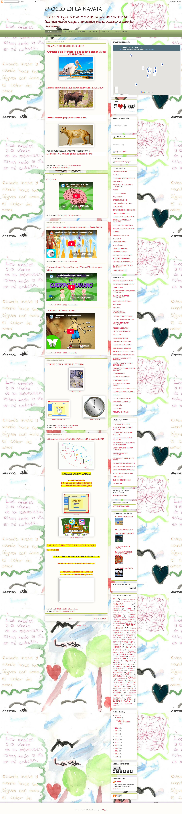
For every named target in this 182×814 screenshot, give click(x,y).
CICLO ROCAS (118, 476)
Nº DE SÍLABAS (118, 245)
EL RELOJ (56, 427)
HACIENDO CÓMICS (120, 252)
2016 (117, 736)
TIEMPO (115, 703)
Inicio (70, 618)
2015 (117, 739)
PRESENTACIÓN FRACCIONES (123, 351)
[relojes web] (118, 149)
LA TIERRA (131, 652)
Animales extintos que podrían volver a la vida (66, 118)
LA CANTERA (117, 483)
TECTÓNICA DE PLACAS (121, 424)
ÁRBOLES (116, 609)
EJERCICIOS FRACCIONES (122, 345)
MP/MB (132, 670)
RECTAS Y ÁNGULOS (119, 688)
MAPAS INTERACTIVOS (121, 506)
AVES (124, 610)
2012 (117, 748)
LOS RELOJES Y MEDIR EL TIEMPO (65, 364)
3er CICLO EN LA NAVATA (124, 529)
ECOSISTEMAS (118, 632)
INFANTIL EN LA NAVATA (124, 568)
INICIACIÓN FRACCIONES (122, 348)
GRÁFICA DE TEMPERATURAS (123, 319)
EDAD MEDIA (130, 634)
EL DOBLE (116, 395)
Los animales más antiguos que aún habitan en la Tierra (69, 154)
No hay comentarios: (75, 165)
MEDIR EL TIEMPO (76, 391)
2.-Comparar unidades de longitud (76, 483)
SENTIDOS (116, 695)
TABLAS (129, 699)
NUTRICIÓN (127, 674)
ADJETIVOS (117, 238)
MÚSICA (130, 672)
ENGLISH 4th (93, 31)
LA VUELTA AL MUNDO (124, 654)
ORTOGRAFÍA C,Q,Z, (120, 200)
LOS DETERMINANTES (121, 235)
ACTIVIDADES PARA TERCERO (123, 284)
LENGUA (131, 656)
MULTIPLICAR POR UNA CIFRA (123, 392)
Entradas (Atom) (81, 625)
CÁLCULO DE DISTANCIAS (122, 331)
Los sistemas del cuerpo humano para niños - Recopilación (74, 226)
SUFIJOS (128, 697)
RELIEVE (130, 688)
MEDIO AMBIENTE (124, 667)
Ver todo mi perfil (118, 789)
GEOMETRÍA (117, 405)
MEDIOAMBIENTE (118, 668)
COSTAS (133, 623)
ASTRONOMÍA (117, 610)
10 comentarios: (73, 425)
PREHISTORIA (65, 168)
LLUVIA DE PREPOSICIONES (123, 225)
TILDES (115, 190)
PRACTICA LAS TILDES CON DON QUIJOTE (122, 185)
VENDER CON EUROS (120, 380)
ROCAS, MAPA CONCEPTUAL (123, 473)
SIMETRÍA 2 (117, 304)
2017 (117, 734)
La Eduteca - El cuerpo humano (61, 310)
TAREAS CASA (121, 701)
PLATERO (120, 680)
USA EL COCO (118, 287)
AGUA (118, 601)
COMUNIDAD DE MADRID (122, 621)
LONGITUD (76, 514)
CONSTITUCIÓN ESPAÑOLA (120, 623)
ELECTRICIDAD (117, 637)
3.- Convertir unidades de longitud (76, 486)
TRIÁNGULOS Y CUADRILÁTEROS (119, 312)
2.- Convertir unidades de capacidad (76, 574)
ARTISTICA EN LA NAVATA (124, 533)
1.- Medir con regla (76, 480)
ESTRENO (115, 639)
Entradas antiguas (99, 618)
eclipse (132, 630)
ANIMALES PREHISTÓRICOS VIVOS (65, 45)
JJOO (115, 652)
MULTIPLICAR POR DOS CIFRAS (124, 388)
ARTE (129, 609)
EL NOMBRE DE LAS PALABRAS (124, 178)
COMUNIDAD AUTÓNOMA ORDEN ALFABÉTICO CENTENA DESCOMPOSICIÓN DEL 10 (124, 617)
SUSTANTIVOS (117, 699)
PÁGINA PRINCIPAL (53, 31)
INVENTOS (130, 650)
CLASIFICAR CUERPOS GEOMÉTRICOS (121, 297)
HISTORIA (117, 647)
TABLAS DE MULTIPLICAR (122, 398)
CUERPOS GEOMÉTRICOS (122, 301)
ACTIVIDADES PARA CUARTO (123, 281)
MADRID (116, 661)
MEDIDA (72, 611)
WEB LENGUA (117, 181)
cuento (118, 625)
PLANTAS (132, 678)
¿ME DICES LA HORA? (120, 338)
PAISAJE (131, 676)
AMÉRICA (118, 603)
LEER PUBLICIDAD (119, 193)
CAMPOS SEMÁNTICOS (121, 213)
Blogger (104, 810)
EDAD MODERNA (118, 635)
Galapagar (115, 643)
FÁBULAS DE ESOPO (120, 248)
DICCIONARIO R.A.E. (120, 270)
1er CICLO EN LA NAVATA (124, 517)
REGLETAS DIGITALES (120, 412)
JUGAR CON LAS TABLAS (121, 402)
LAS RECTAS (117, 408)
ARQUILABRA (117, 196)
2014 (117, 742)
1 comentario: (72, 353)
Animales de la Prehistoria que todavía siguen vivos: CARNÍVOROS (76, 53)
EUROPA (123, 639)
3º (114, 599)
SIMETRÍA (116, 308)
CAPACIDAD (57, 611)
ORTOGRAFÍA (118, 206)
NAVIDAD (115, 674)
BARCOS (131, 610)
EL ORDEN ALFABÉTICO (121, 258)
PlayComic (116, 175)
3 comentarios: (73, 305)
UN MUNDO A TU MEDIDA (122, 341)
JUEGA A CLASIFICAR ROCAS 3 (124, 463)
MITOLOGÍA (124, 670)
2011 (117, 751)
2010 (117, 754)
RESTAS (115, 690)
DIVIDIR (126, 630)
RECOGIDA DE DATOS (120, 328)
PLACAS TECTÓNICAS (119, 678)
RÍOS (124, 690)
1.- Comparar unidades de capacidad (76, 572)
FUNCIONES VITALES (127, 641)
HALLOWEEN (129, 644)
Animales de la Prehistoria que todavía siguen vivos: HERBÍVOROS (75, 88)
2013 (117, 745)
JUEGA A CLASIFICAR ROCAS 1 (124, 470)
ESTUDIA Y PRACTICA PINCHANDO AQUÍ (71, 545)
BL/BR (114, 612)
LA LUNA (122, 652)
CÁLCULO (129, 612)
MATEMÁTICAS (119, 664)
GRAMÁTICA (117, 644)
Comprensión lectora (120, 171)
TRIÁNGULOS (128, 703)
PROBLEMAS (117, 335)
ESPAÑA (129, 637)
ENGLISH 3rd (81, 31)
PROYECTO (105, 31)
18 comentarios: (73, 609)
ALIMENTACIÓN (128, 601)
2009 (117, 757)
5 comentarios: (73, 261)
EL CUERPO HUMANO (54, 35)
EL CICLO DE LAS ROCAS (122, 480)
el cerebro (51, 179)
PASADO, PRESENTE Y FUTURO (124, 228)
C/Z (121, 612)
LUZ (124, 658)
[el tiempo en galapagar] (121, 162)
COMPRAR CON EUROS (121, 377)
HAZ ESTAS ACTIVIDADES (58, 419)
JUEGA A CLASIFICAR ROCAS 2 (124, 466)
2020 (117, 715)
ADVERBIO (133, 599)
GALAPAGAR (68, 31)
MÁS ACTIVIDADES (52, 550)
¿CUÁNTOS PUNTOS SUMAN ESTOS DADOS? (123, 364)
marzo (119, 717)
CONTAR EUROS (118, 373)
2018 (117, 731)
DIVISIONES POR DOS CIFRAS (123, 355)
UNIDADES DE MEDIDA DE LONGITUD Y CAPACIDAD (75, 438)
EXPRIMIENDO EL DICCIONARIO (124, 210)
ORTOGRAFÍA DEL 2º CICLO (122, 203)
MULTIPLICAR (117, 672)
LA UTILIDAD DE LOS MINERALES (120, 454)
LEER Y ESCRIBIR (119, 656)
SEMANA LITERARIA (120, 31)
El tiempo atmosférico (120, 495)
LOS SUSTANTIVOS (119, 242)
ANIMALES (56, 168)
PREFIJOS (130, 680)
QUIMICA (129, 686)
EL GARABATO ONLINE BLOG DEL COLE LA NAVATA (123, 553)
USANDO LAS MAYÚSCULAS (122, 262)
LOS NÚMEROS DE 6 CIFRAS (123, 316)
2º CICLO (118, 782)
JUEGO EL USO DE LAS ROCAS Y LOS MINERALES (124, 443)
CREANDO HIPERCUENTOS (122, 255)
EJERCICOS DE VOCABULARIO (123, 217)
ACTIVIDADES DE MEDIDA (76, 537)
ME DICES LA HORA (94, 419)
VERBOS (116, 232)
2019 (117, 728)
